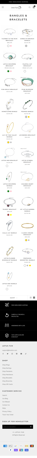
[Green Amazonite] (30, 71)
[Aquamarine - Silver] (12, 166)
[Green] (8, 71)
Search (4, 395)
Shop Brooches (7, 381)
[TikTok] (25, 353)
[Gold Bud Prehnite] (9, 289)
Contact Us (6, 405)
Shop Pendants (7, 371)
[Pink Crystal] (27, 71)
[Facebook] (3, 353)
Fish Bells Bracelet (9, 89)
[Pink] (11, 46)
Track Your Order (7, 414)
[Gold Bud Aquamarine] (7, 289)
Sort (13, 298)
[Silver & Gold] (25, 265)
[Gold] (29, 117)
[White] (8, 46)
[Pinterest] (16, 353)
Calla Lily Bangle (9, 233)
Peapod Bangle (27, 111)
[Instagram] (12, 353)
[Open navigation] (3, 7)
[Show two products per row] (34, 297)
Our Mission (6, 402)
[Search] (29, 7)
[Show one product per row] (31, 297)
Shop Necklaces (7, 374)
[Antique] (29, 46)
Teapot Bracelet (9, 209)
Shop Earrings (6, 368)
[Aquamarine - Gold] (7, 166)
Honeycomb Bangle (9, 111)
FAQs (4, 408)
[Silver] (26, 46)
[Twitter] (7, 353)
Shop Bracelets (7, 378)
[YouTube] (21, 353)
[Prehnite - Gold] (9, 166)
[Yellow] (11, 215)
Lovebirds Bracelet (27, 135)
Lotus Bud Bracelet (9, 160)
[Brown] (8, 215)
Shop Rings (6, 365)
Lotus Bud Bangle (9, 283)
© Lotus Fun (18, 432)
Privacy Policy (6, 411)
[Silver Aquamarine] (12, 289)
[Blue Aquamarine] (25, 71)
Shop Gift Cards (7, 384)
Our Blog (5, 398)
